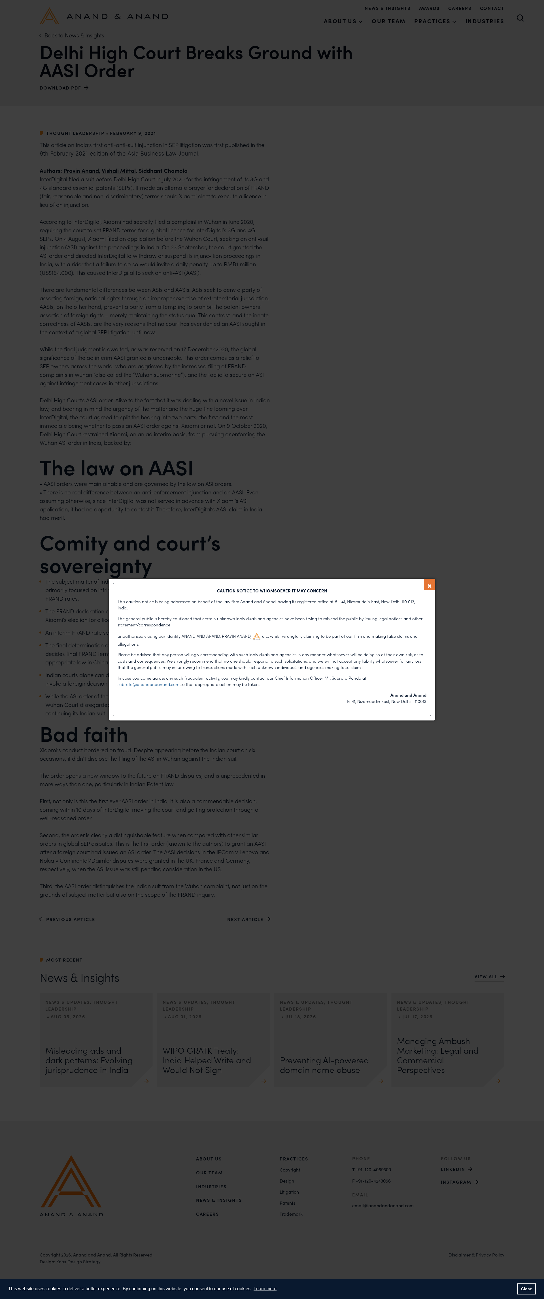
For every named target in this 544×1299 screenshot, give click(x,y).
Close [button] (526, 1289)
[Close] (429, 584)
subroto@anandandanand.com (149, 684)
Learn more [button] (265, 1288)
